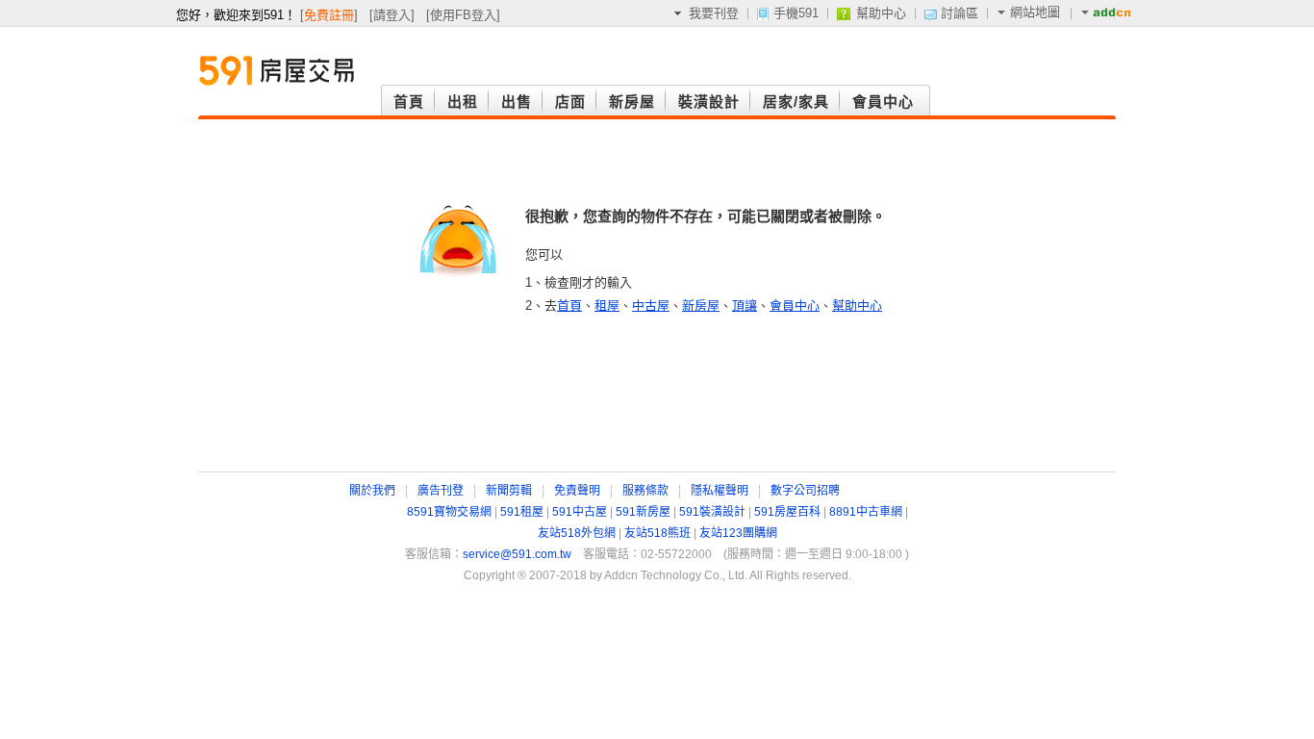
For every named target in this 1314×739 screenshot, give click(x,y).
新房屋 (701, 305)
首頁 (569, 305)
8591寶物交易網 (449, 512)
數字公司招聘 (805, 490)
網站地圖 (1035, 12)
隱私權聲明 (719, 490)
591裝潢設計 (712, 512)
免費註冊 (329, 15)
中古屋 (651, 305)
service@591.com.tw (517, 554)
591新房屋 (643, 512)
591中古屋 (579, 512)
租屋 (606, 305)
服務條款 (645, 490)
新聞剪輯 (509, 490)
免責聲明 (577, 490)
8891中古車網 (865, 512)
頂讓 (744, 305)
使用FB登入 (463, 15)
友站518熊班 (657, 533)
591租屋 (521, 512)
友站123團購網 (738, 533)
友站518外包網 (577, 533)
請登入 (392, 15)
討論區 (959, 13)
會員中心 (795, 305)
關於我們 (372, 490)
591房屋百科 (787, 512)
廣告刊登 (440, 490)
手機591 (796, 13)
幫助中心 (881, 13)
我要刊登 (714, 13)
